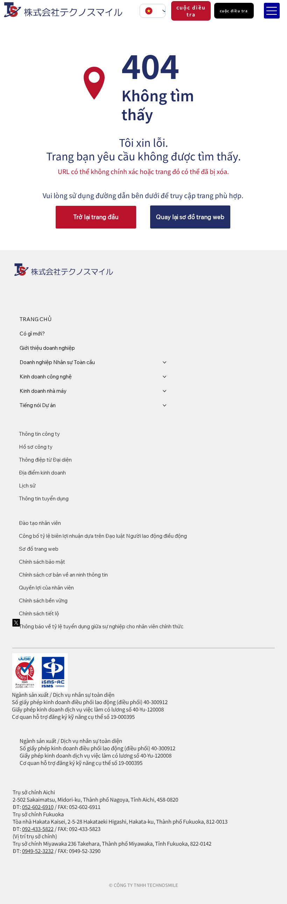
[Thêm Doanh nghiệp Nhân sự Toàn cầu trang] (164, 362)
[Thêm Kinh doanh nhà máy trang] (164, 391)
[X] (16, 623)
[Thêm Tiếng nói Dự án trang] (164, 405)
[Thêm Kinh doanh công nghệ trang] (164, 376)
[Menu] (272, 11)
